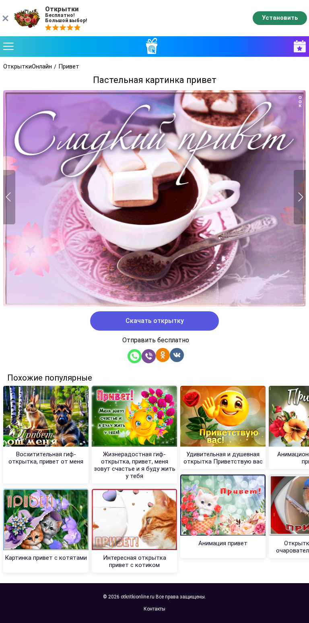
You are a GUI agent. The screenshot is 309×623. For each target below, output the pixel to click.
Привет (68, 66)
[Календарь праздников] (298, 46)
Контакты (154, 609)
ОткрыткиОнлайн (27, 66)
